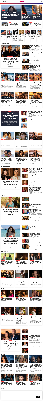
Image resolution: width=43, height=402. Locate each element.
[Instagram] (5, 1)
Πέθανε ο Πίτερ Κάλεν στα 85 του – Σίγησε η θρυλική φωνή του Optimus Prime (27, 35)
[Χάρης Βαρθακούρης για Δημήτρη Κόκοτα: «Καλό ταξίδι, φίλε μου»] (25, 235)
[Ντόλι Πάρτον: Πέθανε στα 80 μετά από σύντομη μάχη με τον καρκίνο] (25, 241)
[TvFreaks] (21, 2)
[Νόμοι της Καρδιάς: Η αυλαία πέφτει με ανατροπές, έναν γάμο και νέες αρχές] (9, 32)
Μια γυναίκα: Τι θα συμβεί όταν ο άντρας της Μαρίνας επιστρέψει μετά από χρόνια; (7, 159)
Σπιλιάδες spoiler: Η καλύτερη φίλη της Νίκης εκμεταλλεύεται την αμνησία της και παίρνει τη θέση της (35, 84)
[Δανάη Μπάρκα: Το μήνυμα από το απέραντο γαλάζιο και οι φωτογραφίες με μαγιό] (3, 32)
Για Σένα (2, 327)
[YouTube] (3, 1)
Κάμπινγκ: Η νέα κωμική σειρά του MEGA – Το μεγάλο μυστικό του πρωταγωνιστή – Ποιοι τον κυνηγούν (35, 198)
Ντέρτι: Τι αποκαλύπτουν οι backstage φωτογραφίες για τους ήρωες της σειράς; (21, 299)
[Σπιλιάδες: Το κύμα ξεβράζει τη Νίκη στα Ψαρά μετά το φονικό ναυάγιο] (7, 95)
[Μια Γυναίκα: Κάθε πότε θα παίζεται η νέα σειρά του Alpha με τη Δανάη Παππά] (35, 153)
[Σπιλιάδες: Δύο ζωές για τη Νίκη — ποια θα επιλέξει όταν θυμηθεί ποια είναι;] (21, 77)
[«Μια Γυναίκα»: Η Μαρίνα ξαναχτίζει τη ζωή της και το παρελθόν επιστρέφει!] (21, 153)
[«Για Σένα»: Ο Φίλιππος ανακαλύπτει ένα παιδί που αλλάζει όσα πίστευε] (25, 350)
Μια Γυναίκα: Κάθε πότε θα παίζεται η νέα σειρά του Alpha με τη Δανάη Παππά (35, 159)
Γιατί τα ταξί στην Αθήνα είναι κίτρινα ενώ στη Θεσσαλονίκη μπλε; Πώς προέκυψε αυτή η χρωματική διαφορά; (35, 25)
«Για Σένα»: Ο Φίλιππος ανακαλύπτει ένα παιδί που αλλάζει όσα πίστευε (35, 349)
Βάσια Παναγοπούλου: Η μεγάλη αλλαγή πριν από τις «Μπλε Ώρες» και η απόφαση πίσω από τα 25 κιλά (21, 366)
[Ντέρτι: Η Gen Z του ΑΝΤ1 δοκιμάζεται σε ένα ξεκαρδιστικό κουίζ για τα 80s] (7, 311)
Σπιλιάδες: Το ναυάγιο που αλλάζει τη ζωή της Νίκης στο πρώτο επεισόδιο (7, 83)
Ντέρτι (2, 288)
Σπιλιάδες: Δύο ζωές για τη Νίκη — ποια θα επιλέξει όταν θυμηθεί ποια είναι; (21, 83)
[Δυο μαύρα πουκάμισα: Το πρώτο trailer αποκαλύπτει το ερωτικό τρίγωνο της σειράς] (25, 67)
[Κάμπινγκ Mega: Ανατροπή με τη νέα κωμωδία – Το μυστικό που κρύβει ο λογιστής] (25, 205)
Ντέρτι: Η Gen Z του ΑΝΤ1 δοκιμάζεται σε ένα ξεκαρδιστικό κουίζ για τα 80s (7, 317)
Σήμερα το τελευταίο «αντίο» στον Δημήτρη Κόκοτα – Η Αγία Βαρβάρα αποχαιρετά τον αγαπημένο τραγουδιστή (33, 37)
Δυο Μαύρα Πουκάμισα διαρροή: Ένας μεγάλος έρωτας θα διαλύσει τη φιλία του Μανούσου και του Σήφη (35, 59)
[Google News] (4, 1)
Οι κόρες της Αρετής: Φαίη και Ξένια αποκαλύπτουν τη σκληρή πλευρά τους (10, 182)
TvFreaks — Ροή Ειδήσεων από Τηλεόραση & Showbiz (11, 29)
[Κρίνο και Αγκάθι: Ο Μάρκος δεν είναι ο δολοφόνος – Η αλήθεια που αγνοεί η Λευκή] (21, 256)
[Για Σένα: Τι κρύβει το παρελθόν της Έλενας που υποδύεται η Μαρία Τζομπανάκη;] (25, 337)
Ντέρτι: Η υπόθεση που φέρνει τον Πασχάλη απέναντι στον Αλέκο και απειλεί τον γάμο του (36, 300)
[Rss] (6, 1)
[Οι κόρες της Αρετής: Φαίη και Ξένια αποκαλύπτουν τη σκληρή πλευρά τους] (10, 174)
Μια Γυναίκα (3, 139)
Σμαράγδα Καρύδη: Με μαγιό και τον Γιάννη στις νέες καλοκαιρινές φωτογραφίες (34, 124)
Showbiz (34, 13)
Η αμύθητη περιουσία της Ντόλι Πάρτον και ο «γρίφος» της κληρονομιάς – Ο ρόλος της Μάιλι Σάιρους (21, 36)
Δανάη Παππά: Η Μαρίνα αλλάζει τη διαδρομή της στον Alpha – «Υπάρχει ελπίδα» (39, 35)
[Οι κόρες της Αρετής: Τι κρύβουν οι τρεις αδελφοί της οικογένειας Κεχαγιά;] (25, 170)
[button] (41, 1)
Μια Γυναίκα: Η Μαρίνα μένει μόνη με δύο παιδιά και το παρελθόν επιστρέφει (35, 141)
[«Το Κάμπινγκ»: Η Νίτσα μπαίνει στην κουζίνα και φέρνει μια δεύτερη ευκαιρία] (10, 202)
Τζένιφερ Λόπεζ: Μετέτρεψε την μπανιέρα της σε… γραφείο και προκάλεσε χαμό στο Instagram (35, 112)
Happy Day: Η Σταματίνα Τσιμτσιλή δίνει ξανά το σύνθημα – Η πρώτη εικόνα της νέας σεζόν (35, 226)
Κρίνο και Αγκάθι (3, 277)
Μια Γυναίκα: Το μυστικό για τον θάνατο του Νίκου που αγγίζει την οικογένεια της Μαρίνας (21, 142)
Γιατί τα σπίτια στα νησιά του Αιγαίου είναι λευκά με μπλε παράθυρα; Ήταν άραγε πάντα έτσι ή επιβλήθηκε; (14, 25)
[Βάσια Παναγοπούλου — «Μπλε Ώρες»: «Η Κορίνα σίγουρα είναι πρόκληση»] (35, 377)
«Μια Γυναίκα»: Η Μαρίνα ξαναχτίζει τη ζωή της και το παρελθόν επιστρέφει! (21, 159)
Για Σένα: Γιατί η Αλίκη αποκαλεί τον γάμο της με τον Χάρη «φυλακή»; (10, 343)
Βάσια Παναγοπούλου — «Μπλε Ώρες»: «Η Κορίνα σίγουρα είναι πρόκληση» (35, 383)
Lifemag (10, 22)
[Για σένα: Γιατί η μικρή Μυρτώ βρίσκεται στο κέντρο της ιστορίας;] (25, 331)
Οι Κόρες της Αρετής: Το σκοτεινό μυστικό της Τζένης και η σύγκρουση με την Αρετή (35, 175)
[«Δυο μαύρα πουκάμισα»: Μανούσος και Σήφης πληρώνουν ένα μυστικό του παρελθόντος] (25, 54)
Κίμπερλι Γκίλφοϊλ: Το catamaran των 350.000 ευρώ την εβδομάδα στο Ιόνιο (34, 119)
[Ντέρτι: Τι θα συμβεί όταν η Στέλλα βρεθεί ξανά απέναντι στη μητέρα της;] (7, 293)
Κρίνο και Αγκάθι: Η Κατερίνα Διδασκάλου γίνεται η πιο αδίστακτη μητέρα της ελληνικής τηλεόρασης (35, 280)
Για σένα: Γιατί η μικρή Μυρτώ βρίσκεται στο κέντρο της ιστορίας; (35, 329)
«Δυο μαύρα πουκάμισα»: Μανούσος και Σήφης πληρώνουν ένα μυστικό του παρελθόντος (35, 53)
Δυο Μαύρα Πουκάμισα (6, 43)
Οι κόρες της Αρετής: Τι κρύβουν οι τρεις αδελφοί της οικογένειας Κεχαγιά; (35, 169)
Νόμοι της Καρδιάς (9, 37)
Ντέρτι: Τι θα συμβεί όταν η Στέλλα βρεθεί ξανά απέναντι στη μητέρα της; (7, 299)
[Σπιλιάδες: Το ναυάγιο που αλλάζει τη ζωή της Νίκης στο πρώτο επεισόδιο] (7, 77)
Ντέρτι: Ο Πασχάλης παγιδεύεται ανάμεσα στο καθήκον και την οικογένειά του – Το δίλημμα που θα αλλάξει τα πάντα (21, 318)
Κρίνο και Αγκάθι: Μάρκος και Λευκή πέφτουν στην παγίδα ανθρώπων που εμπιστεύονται (7, 280)
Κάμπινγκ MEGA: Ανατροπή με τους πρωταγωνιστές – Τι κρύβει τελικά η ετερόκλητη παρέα (35, 210)
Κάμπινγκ (3, 195)
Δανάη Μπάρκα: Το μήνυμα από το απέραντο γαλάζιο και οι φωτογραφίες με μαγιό (3, 36)
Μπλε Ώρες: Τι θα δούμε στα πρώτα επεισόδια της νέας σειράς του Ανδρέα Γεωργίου (6, 383)
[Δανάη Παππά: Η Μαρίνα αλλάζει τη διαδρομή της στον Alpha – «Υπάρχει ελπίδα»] (39, 32)
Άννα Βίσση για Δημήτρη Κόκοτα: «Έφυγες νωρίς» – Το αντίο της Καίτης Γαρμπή (35, 245)
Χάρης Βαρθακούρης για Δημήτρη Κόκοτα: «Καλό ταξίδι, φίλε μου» (34, 234)
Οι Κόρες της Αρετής (5, 166)
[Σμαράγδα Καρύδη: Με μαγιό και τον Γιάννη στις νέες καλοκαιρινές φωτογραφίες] (24, 125)
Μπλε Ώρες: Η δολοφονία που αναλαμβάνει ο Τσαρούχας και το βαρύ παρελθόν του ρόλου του (36, 366)
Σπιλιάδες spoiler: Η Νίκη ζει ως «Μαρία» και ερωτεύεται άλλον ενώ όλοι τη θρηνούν (21, 101)
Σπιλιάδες (3, 72)
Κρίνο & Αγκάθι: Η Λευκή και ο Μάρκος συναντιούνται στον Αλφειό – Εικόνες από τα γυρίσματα (7, 263)
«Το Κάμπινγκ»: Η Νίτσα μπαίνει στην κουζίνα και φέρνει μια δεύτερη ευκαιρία (10, 212)
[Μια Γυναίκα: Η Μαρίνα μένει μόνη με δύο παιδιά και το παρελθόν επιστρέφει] (35, 136)
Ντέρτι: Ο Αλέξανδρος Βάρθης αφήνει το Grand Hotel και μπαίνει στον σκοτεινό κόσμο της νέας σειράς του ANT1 (35, 317)
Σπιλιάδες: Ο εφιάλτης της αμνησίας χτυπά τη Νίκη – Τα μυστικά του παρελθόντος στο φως (36, 102)
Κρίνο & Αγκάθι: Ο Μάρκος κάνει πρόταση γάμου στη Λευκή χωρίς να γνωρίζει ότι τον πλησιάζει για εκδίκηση (21, 280)
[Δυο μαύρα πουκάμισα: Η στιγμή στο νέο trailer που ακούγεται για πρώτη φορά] (25, 47)
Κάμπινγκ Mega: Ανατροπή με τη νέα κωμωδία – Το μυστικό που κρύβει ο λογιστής (35, 204)
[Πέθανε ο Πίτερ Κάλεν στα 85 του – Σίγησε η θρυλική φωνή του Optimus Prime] (27, 32)
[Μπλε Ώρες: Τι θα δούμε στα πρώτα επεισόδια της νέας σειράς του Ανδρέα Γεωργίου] (7, 377)
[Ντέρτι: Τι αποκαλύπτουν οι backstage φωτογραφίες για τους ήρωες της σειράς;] (21, 293)
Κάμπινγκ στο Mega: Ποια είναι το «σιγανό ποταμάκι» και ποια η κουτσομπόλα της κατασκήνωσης (35, 217)
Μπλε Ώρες (24, 13)
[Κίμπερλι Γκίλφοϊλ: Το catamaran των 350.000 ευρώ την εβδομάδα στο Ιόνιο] (24, 120)
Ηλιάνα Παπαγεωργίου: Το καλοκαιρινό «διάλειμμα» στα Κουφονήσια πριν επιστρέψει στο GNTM (10, 15)
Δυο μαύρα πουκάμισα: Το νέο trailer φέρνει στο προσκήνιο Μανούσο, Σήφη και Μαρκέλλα (10, 60)
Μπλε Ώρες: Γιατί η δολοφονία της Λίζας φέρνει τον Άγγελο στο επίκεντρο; (21, 383)
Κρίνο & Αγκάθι (4, 251)
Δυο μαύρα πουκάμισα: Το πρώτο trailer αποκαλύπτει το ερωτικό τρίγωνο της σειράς (34, 66)
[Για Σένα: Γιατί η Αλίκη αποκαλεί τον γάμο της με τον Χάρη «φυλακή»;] (10, 334)
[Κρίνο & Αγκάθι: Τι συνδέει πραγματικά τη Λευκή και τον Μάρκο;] (35, 256)
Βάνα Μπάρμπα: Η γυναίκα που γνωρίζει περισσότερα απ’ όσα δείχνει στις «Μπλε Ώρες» (26, 16)
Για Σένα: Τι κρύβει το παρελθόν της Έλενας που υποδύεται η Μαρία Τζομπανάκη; (35, 336)
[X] (2, 1)
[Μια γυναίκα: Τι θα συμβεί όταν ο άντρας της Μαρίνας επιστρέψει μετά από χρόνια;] (7, 153)
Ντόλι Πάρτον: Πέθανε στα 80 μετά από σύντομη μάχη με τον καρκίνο (35, 239)
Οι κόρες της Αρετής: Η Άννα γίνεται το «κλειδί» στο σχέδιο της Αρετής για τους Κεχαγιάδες (35, 181)
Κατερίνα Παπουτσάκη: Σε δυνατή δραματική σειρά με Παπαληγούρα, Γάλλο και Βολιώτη (37, 16)
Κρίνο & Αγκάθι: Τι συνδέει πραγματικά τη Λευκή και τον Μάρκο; (35, 262)
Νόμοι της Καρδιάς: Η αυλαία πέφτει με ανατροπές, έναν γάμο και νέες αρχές (9, 35)
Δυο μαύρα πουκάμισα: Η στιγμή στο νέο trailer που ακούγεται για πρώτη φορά (35, 46)
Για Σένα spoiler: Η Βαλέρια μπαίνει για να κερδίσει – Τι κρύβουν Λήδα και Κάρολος (35, 343)
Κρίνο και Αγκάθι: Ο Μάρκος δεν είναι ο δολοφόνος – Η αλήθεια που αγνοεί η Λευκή (21, 262)
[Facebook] (1, 1)
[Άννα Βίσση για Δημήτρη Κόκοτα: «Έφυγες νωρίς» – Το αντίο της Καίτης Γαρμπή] (25, 246)
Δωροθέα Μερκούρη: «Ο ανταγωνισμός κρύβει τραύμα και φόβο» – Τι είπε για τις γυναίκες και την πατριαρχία (15, 36)
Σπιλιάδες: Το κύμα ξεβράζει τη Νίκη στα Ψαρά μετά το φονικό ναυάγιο (6, 101)
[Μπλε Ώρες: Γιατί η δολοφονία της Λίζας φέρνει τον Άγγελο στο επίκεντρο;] (21, 377)
